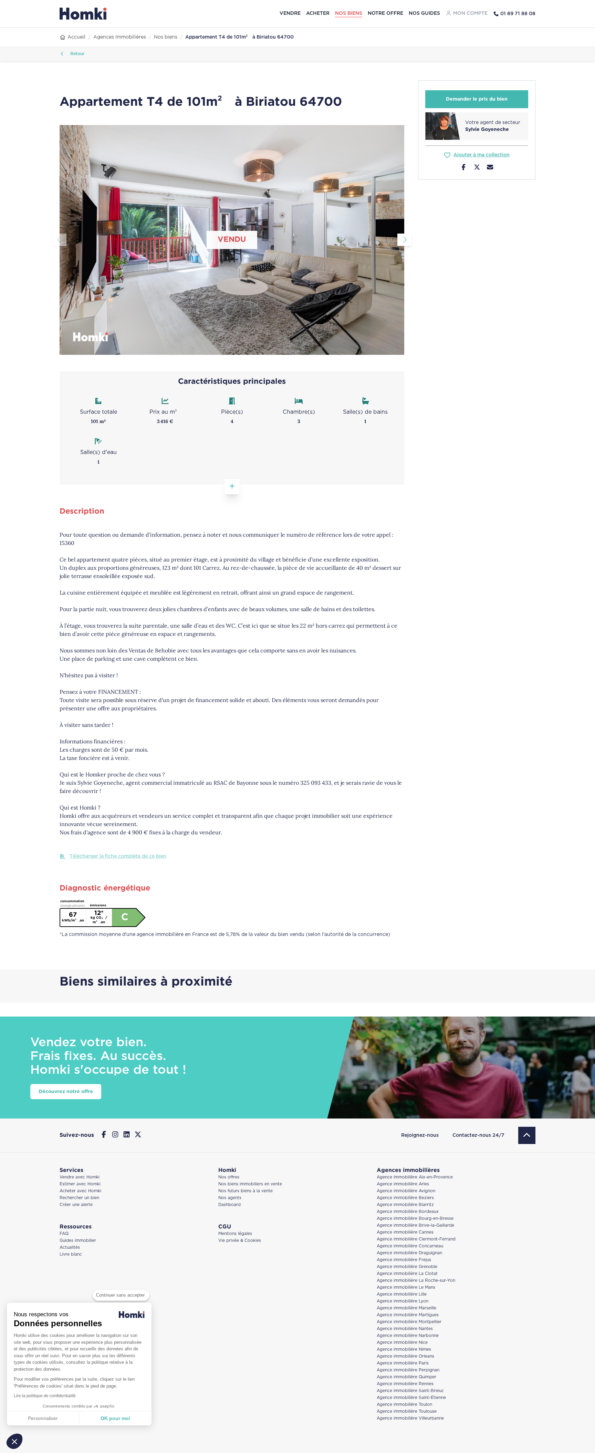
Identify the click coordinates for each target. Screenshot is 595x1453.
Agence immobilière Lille (402, 1294)
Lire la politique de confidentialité (45, 1395)
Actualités (70, 1247)
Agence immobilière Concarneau (410, 1246)
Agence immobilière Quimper (406, 1377)
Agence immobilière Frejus (404, 1260)
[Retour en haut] (526, 1135)
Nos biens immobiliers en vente (250, 1184)
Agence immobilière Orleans (405, 1356)
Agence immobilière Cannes (405, 1232)
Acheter (318, 13)
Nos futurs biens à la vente (245, 1191)
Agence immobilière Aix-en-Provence (415, 1177)
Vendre (290, 13)
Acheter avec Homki (80, 1191)
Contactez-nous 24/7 (478, 1135)
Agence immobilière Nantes (405, 1329)
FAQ (64, 1234)
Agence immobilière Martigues (408, 1315)
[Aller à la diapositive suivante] (404, 240)
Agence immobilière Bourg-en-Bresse (415, 1218)
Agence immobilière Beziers (405, 1198)
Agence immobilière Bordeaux (408, 1212)
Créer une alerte (76, 1205)
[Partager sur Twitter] (477, 168)
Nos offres (228, 1177)
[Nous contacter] (490, 168)
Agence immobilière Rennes (405, 1384)
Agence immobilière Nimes (404, 1349)
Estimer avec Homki (80, 1184)
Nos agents (229, 1198)
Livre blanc (71, 1254)
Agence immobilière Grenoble (407, 1267)
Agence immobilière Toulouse (407, 1411)
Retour (76, 54)
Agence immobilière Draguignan (409, 1253)
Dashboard (229, 1205)
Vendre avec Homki (80, 1177)
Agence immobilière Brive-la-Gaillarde (415, 1225)
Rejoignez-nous (420, 1135)
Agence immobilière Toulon (404, 1404)
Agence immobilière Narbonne (408, 1336)
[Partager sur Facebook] (464, 168)
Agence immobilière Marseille (406, 1308)
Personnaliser (43, 1418)
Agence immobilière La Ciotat (407, 1274)
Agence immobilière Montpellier (409, 1322)
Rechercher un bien (79, 1198)
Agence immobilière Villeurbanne (410, 1418)
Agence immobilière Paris (403, 1363)
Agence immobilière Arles (403, 1184)
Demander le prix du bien (477, 99)
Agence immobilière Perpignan (408, 1370)
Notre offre (385, 13)
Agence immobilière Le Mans (406, 1287)
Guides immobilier (78, 1241)
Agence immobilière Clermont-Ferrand (416, 1239)
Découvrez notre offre (66, 1092)
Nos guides (424, 13)
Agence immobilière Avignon (406, 1191)
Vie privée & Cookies (239, 1241)
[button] (14, 1441)
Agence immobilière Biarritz (405, 1205)
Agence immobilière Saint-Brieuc (410, 1391)
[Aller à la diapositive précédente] (59, 240)
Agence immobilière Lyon (402, 1301)
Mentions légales (235, 1234)
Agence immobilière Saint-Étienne (411, 1398)
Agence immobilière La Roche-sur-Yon (416, 1280)
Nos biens (348, 13)
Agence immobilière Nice (402, 1342)
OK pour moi (115, 1418)
